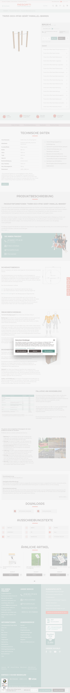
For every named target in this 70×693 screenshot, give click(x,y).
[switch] (4, 688)
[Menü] (7, 679)
